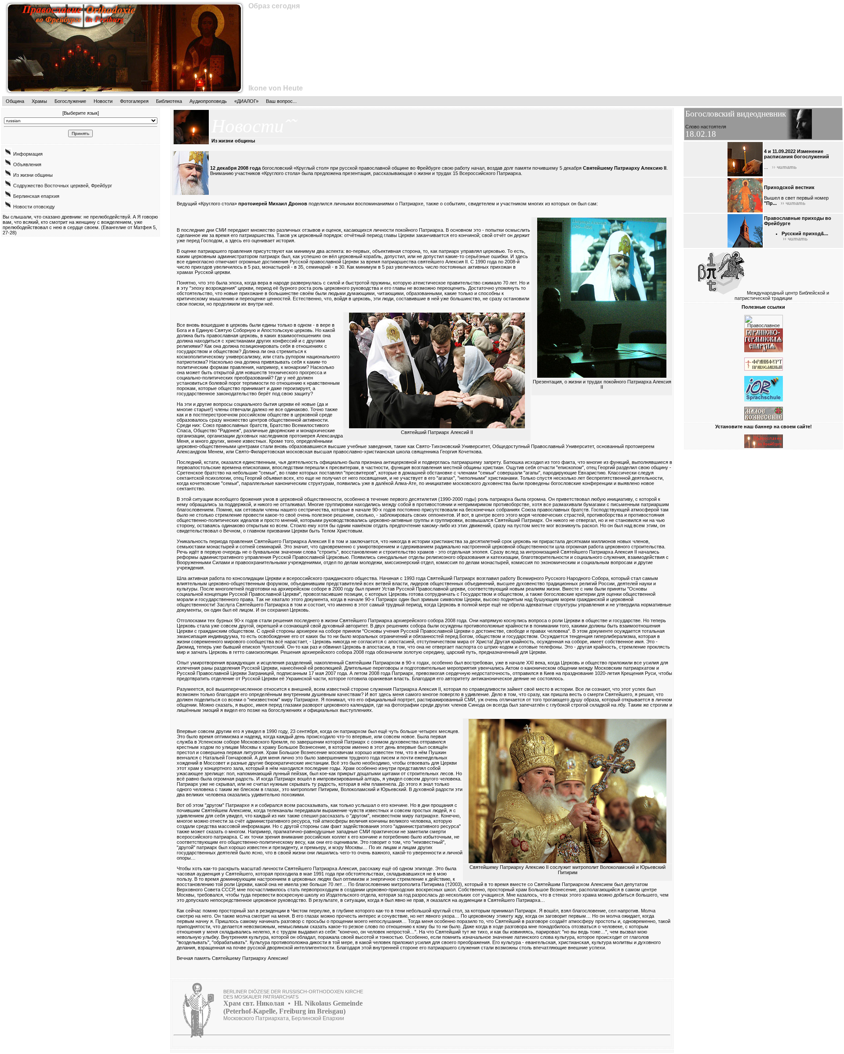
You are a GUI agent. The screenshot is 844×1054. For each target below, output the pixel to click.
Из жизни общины (32, 175)
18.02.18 (700, 134)
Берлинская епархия (35, 196)
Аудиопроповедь (208, 101)
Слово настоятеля (705, 126)
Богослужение (70, 101)
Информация (27, 154)
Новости (103, 101)
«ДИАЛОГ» (246, 101)
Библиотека (169, 101)
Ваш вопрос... (281, 101)
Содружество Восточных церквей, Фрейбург (62, 185)
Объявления (26, 164)
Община (15, 101)
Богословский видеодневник (735, 113)
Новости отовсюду (33, 206)
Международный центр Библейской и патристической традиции (782, 295)
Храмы (39, 101)
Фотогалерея (134, 101)
